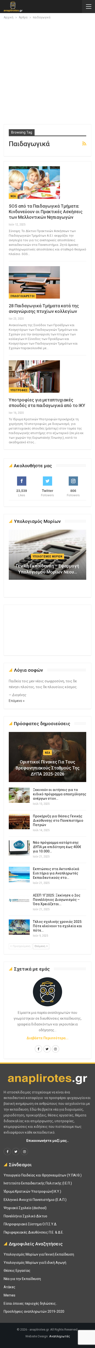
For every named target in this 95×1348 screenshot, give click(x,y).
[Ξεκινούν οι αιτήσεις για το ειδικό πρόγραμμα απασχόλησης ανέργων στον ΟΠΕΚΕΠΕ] (19, 795)
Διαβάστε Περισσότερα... (47, 1038)
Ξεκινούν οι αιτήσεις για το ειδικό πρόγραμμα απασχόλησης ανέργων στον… (59, 794)
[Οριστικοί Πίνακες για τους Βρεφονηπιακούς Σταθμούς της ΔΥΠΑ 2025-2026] (47, 757)
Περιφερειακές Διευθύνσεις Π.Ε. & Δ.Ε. (34, 1232)
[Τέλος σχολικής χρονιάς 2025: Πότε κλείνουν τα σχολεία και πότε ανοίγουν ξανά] (19, 927)
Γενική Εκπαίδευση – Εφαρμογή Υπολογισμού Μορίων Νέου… (47, 568)
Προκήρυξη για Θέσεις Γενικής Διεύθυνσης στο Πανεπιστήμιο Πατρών (58, 820)
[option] (47, 557)
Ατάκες (9, 1287)
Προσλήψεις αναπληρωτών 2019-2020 (34, 1311)
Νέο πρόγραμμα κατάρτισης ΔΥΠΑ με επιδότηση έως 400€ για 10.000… (57, 847)
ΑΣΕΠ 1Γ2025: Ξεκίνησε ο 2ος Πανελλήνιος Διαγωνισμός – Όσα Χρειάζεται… (56, 899)
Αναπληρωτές (59, 1336)
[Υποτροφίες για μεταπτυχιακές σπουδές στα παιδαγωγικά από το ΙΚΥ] (34, 376)
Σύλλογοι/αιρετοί (22, 296)
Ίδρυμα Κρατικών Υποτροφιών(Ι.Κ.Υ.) (32, 1191)
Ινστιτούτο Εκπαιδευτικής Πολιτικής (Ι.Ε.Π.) (38, 1183)
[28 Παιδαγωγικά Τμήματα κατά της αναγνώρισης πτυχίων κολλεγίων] (34, 282)
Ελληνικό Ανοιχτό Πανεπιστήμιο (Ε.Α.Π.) (35, 1200)
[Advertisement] (47, 70)
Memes (9, 1295)
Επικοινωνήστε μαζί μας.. (47, 1141)
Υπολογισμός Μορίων (47, 556)
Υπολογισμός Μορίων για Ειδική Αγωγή (35, 1263)
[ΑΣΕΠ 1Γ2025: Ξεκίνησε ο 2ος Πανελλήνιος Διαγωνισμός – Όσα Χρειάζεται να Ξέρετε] (19, 901)
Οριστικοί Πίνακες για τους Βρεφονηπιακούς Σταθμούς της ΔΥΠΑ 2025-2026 (48, 767)
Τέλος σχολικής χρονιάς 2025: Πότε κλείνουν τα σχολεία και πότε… (57, 926)
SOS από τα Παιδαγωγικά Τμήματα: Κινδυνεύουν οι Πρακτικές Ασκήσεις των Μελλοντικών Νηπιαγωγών (46, 211)
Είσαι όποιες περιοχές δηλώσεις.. (30, 1303)
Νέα (13, 196)
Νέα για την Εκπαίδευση (22, 1279)
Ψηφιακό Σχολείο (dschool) (25, 1208)
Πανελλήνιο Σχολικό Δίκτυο (25, 1216)
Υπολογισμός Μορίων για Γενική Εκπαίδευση (39, 1254)
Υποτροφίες (19, 390)
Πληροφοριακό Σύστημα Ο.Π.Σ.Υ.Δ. (30, 1224)
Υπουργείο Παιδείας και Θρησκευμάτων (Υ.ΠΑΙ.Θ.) (43, 1175)
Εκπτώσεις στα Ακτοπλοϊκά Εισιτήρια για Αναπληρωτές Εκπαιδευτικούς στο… (56, 873)
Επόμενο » (17, 701)
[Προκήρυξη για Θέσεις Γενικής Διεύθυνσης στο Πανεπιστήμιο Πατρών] (19, 821)
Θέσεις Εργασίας (17, 1271)
